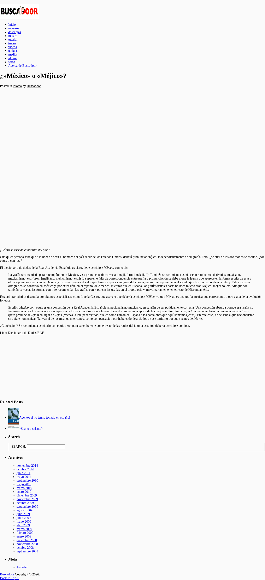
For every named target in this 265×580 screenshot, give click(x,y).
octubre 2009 (25, 503)
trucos (12, 43)
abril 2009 (23, 525)
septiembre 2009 (27, 506)
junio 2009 (24, 517)
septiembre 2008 (27, 551)
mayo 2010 (24, 484)
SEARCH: (19, 446)
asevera (111, 296)
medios (13, 54)
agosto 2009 (25, 510)
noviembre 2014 (27, 465)
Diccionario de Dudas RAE (26, 332)
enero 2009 (24, 536)
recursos (13, 28)
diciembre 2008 (27, 540)
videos (12, 47)
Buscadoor (132, 11)
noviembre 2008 (27, 544)
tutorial (12, 39)
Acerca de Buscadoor (22, 65)
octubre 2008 (25, 547)
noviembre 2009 (27, 499)
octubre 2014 (25, 469)
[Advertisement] (124, 166)
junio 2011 (23, 473)
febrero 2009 (25, 532)
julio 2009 (23, 514)
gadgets (13, 50)
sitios (11, 62)
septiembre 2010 (27, 480)
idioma (12, 58)
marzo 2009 (24, 529)
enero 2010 (24, 491)
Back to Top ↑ (9, 578)
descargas (14, 32)
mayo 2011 (24, 476)
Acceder (22, 567)
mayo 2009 (24, 521)
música (12, 36)
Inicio (12, 24)
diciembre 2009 (27, 495)
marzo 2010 (24, 488)
